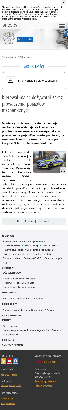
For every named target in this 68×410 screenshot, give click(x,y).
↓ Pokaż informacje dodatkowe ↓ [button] (34, 221)
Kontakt (40, 298)
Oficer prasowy (11, 326)
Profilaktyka (9, 292)
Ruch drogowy (9, 304)
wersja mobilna (7, 398)
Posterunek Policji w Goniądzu (18, 282)
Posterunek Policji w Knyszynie (19, 287)
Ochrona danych (53, 258)
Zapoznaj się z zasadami (45, 381)
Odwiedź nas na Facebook (15, 361)
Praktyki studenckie (13, 249)
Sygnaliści (8, 262)
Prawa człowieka (11, 258)
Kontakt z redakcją (9, 374)
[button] (62, 26)
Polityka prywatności (44, 385)
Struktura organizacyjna (32, 241)
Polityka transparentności (16, 254)
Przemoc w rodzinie (12, 344)
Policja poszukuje (11, 315)
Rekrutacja (8, 340)
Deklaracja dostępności (11, 385)
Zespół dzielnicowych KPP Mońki (20, 278)
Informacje (8, 235)
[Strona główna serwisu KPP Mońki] (4, 26)
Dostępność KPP (32, 258)
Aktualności (26, 57)
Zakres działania (11, 245)
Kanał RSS (3, 361)
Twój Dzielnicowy (11, 272)
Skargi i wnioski (11, 334)
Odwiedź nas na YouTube (9, 361)
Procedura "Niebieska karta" (17, 298)
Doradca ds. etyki (42, 254)
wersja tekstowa (8, 403)
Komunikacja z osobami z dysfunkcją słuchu (26, 330)
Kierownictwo (10, 241)
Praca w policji (30, 245)
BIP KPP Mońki (50, 361)
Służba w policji (49, 245)
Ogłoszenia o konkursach (39, 249)
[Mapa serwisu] (10, 26)
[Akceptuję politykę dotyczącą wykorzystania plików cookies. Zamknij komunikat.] (63, 2)
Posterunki (57, 330)
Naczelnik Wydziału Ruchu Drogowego (23, 310)
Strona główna (9, 57)
